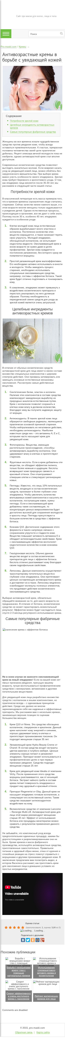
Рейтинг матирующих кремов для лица (46, 997)
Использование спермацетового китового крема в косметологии (46, 971)
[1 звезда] (6, 927)
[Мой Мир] (38, 940)
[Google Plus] (42, 940)
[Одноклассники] (33, 940)
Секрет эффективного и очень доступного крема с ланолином (18, 996)
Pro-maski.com (8, 46)
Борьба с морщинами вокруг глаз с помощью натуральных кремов (18, 971)
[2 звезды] (11, 927)
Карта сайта (43, 1032)
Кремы (22, 46)
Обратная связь (23, 1032)
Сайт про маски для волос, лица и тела (36, 16)
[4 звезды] (19, 927)
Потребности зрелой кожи (24, 120)
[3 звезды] (15, 927)
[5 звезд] (23, 927)
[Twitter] (28, 940)
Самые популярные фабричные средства (33, 131)
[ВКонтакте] (23, 940)
